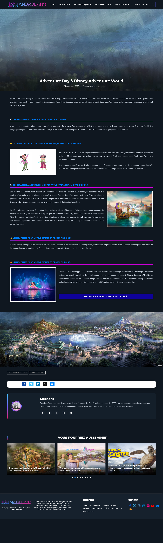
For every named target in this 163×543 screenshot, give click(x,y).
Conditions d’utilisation (91, 505)
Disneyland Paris (37, 373)
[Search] (152, 4)
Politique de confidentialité (92, 508)
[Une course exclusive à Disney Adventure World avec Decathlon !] (31, 459)
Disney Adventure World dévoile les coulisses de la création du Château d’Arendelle (127, 468)
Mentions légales (110, 505)
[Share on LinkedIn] (38, 384)
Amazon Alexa (88, 511)
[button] (10, 460)
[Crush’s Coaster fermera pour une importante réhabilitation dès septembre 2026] (82, 459)
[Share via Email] (52, 384)
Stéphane (47, 398)
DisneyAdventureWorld (18, 373)
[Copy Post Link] (45, 384)
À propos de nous (112, 508)
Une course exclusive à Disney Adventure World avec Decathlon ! (29, 469)
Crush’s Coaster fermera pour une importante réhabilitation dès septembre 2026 (79, 468)
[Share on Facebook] (24, 384)
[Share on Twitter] (31, 384)
